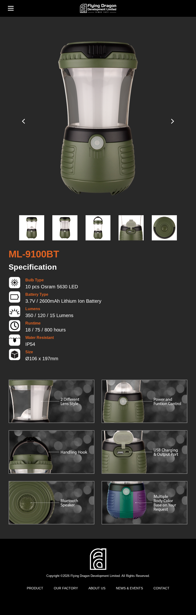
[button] (172, 121)
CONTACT (161, 588)
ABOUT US (96, 588)
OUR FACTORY (66, 588)
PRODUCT (35, 588)
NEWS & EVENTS (129, 588)
